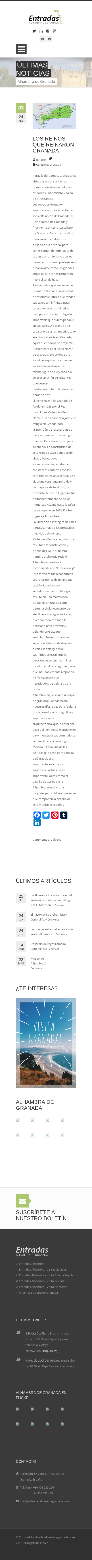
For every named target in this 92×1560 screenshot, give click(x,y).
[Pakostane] (17, 1120)
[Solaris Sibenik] (47, 1135)
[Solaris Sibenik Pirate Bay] (32, 1135)
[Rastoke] (32, 1120)
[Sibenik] (62, 1135)
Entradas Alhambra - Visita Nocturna (43, 1287)
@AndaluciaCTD (36, 1360)
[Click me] (43, 39)
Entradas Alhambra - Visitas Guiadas (43, 1269)
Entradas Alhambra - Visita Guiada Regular (47, 1275)
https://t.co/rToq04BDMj (41, 1351)
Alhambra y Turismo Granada (38, 1293)
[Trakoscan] (62, 1120)
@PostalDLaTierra (37, 1333)
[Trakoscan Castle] (17, 1135)
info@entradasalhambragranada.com (45, 1501)
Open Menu (21, 49)
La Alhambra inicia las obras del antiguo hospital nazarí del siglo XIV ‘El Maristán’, (51, 900)
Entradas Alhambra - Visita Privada (42, 1281)
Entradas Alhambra (31, 1264)
